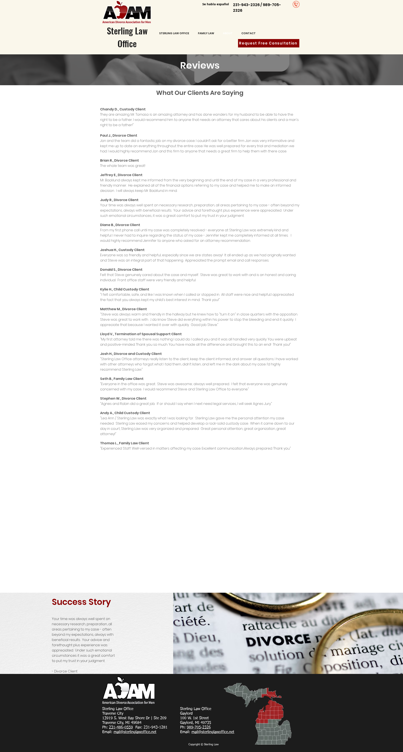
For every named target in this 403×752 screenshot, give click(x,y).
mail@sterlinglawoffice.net (135, 732)
